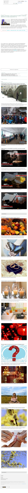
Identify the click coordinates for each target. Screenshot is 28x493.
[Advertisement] (14, 9)
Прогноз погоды (25, 0)
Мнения (19, 0)
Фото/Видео (22, 1)
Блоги (19, 1)
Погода (26, 1)
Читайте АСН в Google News (14, 69)
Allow (16, 3)
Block (14, 3)
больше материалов (4, 472)
